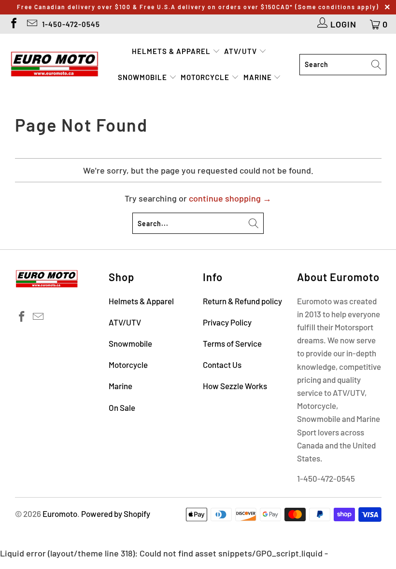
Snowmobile (143, 77)
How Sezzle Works (235, 386)
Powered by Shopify (115, 513)
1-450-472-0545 (71, 24)
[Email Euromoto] (31, 24)
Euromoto (59, 513)
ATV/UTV (241, 51)
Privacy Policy (227, 322)
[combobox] (342, 64)
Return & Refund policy (242, 301)
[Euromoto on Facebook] (13, 24)
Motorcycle (206, 77)
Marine (258, 77)
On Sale (122, 407)
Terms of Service (232, 343)
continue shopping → (230, 198)
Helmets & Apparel (172, 51)
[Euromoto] (54, 64)
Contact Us (222, 364)
